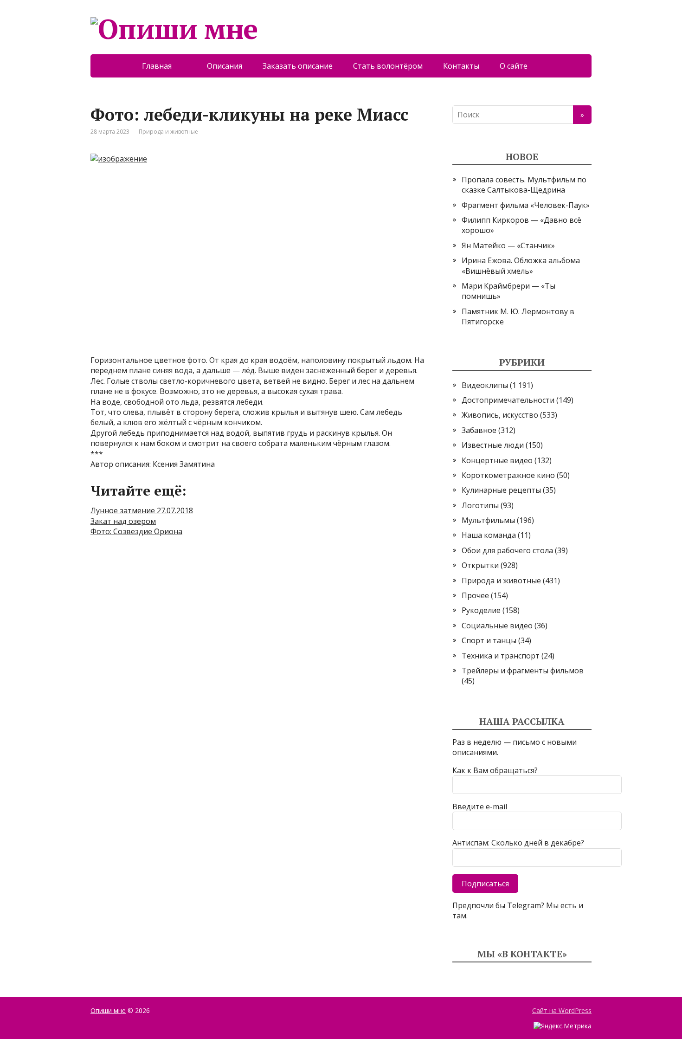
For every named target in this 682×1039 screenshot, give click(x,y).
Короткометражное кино (508, 475)
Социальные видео (497, 625)
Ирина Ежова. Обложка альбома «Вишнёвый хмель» (521, 265)
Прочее (475, 595)
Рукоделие (481, 610)
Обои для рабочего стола (507, 550)
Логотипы (480, 505)
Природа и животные (168, 132)
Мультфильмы (488, 520)
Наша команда (489, 535)
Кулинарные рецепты (501, 490)
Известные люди (493, 445)
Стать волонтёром (388, 66)
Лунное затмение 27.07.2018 (141, 510)
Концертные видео (497, 460)
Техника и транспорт (501, 656)
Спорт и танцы (489, 640)
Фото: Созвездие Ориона (136, 531)
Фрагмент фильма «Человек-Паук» (526, 205)
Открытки (480, 565)
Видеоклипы (485, 385)
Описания (224, 66)
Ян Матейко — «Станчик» (508, 245)
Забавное (479, 430)
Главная (164, 66)
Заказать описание (298, 66)
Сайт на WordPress (562, 1010)
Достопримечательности (508, 400)
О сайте (520, 66)
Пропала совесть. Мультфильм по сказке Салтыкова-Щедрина (524, 184)
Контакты (461, 66)
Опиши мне (108, 1010)
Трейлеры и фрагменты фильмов (523, 670)
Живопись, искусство (500, 415)
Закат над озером (123, 521)
